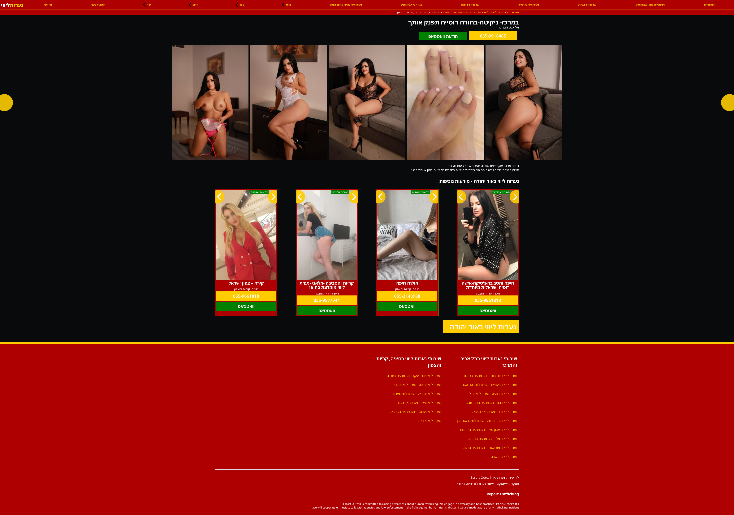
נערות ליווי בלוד (507, 412)
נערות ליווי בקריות (429, 421)
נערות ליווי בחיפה (430, 385)
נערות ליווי (709, 4)
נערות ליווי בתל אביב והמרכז (650, 4)
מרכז (288, 4)
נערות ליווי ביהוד (507, 403)
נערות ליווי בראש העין (470, 421)
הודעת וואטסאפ (443, 36)
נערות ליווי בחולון (470, 4)
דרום (195, 4)
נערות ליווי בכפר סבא (480, 403)
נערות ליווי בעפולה (429, 412)
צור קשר (48, 4)
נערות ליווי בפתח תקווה (502, 421)
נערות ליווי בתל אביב (411, 4)
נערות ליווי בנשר (431, 403)
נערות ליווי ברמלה (505, 439)
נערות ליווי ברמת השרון (502, 448)
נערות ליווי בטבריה (404, 385)
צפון (242, 4)
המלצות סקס (98, 4)
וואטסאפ (488, 310)
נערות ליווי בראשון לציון (502, 430)
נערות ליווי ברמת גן (480, 439)
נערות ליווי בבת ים (587, 4)
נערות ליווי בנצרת (404, 394)
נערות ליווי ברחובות (472, 430)
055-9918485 (493, 36)
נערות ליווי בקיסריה (402, 412)
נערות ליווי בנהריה (429, 394)
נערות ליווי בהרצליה (528, 4)
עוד (149, 4)
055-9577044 (327, 300)
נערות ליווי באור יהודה (483, 326)
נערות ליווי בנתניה (483, 412)
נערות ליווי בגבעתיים (504, 385)
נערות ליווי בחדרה (398, 376)
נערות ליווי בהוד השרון (474, 385)
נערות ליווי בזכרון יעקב (426, 376)
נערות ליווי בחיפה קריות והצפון (346, 4)
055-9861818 (488, 300)
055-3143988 (407, 296)
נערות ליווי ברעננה (473, 448)
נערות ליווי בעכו (408, 403)
